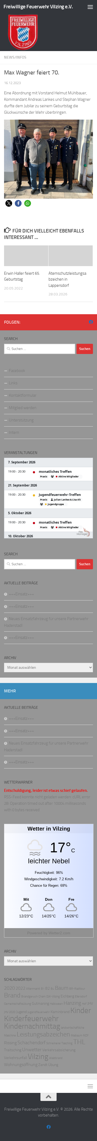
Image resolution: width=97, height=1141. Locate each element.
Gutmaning (40, 1003)
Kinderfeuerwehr (31, 1018)
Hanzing (72, 1003)
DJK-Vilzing (53, 996)
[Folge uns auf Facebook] (91, 322)
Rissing (10, 1042)
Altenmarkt (33, 988)
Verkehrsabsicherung (58, 1050)
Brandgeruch (29, 996)
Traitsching (12, 1050)
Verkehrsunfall (15, 1058)
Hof (84, 1004)
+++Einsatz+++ (21, 594)
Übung (53, 1065)
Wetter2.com (59, 933)
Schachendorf (32, 1043)
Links (13, 383)
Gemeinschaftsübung (17, 1004)
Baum (61, 988)
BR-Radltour (77, 988)
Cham (42, 996)
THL (79, 1042)
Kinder (80, 1010)
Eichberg (67, 996)
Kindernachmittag (32, 1026)
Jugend (21, 1012)
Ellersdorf (81, 996)
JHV (90, 1003)
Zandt (42, 1065)
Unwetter (31, 1050)
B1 (42, 988)
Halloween (56, 1004)
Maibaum (76, 1035)
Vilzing (38, 1056)
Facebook (17, 370)
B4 (52, 988)
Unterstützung (21, 420)
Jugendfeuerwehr (38, 1012)
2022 (20, 988)
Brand (12, 995)
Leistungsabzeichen (43, 1034)
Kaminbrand (60, 1012)
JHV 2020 (9, 1012)
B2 (47, 988)
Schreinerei (53, 1043)
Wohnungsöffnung (20, 1064)
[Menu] (90, 6)
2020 (9, 988)
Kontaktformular (22, 395)
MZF (86, 1035)
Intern (14, 432)
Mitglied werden (22, 407)
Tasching (66, 1043)
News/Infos (15, 57)
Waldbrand (56, 1058)
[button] (8, 203)
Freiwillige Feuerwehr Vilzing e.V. (38, 6)
